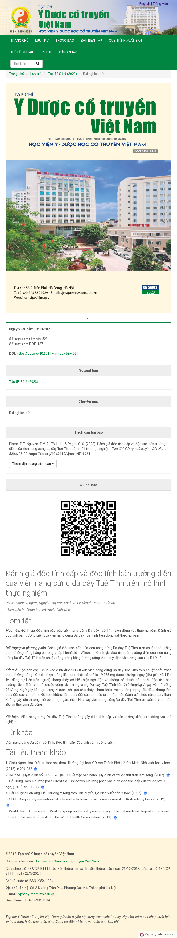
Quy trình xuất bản (125, 40)
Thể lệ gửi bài (21, 52)
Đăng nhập (68, 52)
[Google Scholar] (35, 769)
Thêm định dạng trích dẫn (32, 464)
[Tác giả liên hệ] (36, 601)
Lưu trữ (42, 40)
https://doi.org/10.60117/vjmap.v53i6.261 (47, 353)
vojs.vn (170, 934)
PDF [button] (88, 319)
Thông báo (65, 40)
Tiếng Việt (160, 4)
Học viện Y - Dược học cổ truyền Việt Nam (67, 861)
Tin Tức (46, 52)
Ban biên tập (91, 40)
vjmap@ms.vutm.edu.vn (36, 894)
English (145, 4)
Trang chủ (19, 40)
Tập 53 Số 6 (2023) (62, 74)
